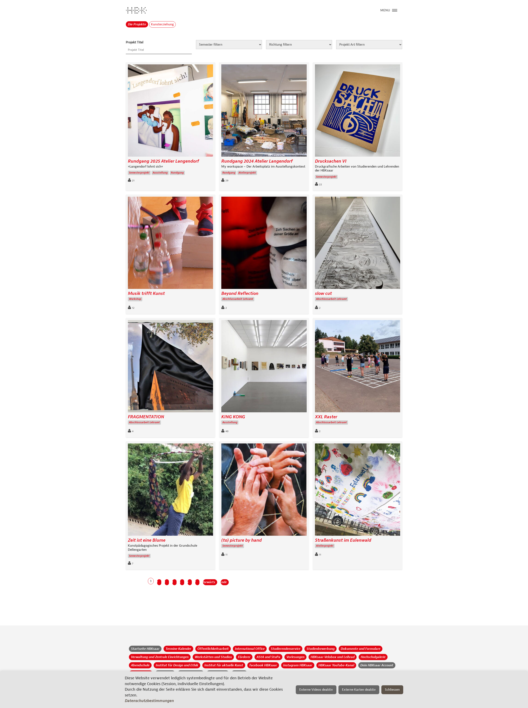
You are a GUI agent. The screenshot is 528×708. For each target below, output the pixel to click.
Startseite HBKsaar (145, 649)
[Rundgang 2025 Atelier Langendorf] (170, 111)
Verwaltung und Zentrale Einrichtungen (160, 657)
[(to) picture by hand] (263, 490)
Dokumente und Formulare (360, 649)
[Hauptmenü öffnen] (394, 10)
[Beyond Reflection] (263, 244)
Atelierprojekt (247, 172)
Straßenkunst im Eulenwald (343, 540)
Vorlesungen (295, 657)
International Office (250, 649)
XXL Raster (326, 417)
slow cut (323, 293)
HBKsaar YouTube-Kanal (336, 665)
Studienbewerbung (320, 649)
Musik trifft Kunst (146, 293)
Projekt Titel (134, 42)
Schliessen (392, 690)
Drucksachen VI (330, 161)
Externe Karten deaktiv (359, 690)
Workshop (135, 299)
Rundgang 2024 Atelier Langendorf (257, 161)
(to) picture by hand (241, 540)
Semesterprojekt (139, 172)
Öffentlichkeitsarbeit (213, 649)
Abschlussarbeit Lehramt (237, 299)
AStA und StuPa (268, 657)
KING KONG (233, 417)
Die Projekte (137, 24)
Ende (224, 582)
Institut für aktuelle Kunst (223, 665)
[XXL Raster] (357, 367)
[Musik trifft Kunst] (170, 244)
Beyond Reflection (239, 293)
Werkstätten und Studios (213, 657)
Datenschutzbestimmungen (149, 700)
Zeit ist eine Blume (146, 540)
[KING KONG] (263, 367)
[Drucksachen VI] (357, 111)
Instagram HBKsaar (297, 665)
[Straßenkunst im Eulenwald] (357, 490)
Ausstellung (160, 172)
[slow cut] (357, 244)
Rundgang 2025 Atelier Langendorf (163, 161)
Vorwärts (209, 582)
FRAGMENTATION (146, 417)
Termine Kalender (178, 649)
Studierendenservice (285, 649)
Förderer (244, 657)
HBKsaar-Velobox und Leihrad (333, 657)
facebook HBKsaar (263, 665)
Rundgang (177, 172)
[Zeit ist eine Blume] (170, 490)
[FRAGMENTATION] (170, 367)
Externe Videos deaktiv (316, 690)
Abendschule (140, 665)
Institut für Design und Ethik (177, 665)
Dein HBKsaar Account (376, 665)
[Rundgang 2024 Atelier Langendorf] (263, 111)
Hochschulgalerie (373, 657)
